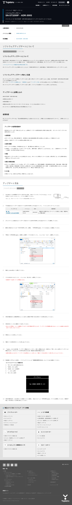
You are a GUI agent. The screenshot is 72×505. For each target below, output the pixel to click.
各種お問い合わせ (55, 479)
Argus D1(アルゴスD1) (10, 484)
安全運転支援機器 (8, 486)
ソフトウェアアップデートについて (10, 51)
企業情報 (5, 498)
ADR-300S (25, 38)
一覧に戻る (66, 25)
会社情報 (48, 2)
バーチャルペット (32, 473)
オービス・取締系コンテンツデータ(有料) (47, 420)
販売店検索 (55, 5)
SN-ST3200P (19, 38)
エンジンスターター (8, 479)
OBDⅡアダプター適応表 (43, 416)
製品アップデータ (8, 420)
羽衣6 (29, 484)
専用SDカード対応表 (9, 424)
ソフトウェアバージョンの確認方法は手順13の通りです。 (16, 64)
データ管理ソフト (42, 455)
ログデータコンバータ (43, 427)
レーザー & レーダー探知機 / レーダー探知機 (12, 473)
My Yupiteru (53, 2)
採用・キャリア (24, 498)
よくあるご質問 (55, 473)
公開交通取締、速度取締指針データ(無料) (47, 418)
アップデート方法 (20, 51)
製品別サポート (55, 472)
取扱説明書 (54, 475)
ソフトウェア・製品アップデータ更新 (25, 21)
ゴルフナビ (31, 479)
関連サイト (6, 490)
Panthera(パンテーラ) (10, 482)
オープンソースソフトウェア (10, 422)
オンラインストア (64, 5)
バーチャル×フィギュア (33, 475)
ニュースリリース (17, 498)
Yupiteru (8, 21)
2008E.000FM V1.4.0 (21, 33)
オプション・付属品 (55, 476)
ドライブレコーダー (8, 472)
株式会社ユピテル (41, 2)
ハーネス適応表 (41, 435)
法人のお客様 (61, 2)
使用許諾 (24, 82)
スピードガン (31, 482)
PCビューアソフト (8, 416)
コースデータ (41, 449)
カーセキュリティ (8, 480)
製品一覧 (5, 468)
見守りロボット (32, 472)
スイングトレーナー (32, 480)
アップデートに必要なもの (15, 82)
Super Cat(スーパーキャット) (11, 475)
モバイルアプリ (7, 418)
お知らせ (10, 498)
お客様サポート (46, 5)
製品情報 (37, 5)
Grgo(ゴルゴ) (8, 483)
